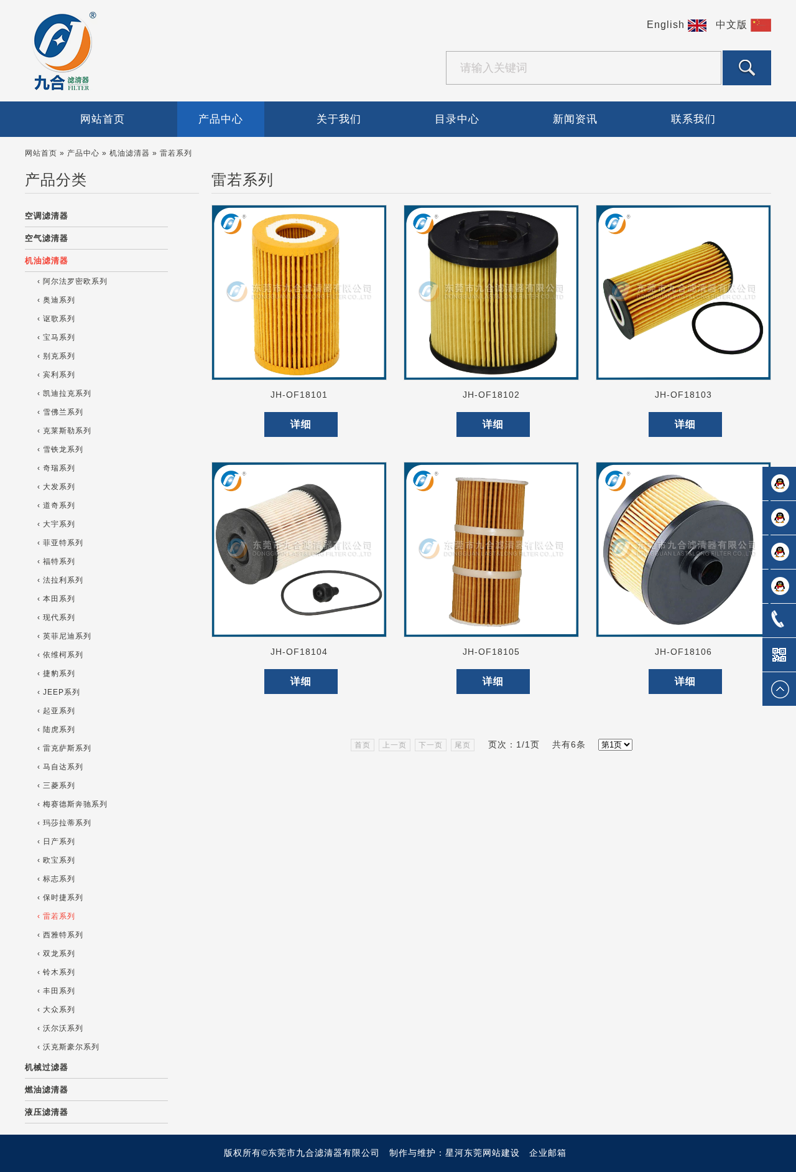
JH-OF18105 (491, 652)
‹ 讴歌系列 (56, 318)
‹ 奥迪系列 (56, 300)
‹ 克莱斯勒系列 (64, 430)
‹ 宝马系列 (56, 337)
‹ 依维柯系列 (60, 654)
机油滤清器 (46, 260)
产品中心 (220, 119)
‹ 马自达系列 (60, 766)
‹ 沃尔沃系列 (60, 1028)
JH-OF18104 (299, 652)
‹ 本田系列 (56, 598)
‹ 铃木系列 (56, 972)
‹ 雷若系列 (56, 916)
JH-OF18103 (683, 395)
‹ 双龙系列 (56, 953)
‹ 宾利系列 (56, 374)
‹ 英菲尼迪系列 (64, 636)
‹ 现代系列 (56, 617)
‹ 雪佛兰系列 (60, 412)
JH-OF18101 (299, 395)
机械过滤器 (46, 1067)
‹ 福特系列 (56, 561)
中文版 (733, 24)
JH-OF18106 (683, 652)
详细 (301, 424)
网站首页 (102, 119)
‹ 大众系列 (56, 1009)
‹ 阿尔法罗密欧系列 (72, 281)
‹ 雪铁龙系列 (60, 449)
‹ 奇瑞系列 (56, 468)
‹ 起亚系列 (56, 710)
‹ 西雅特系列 (60, 935)
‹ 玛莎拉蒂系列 (64, 822)
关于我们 (339, 119)
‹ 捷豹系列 (56, 673)
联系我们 (693, 119)
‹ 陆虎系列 (56, 729)
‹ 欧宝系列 (56, 860)
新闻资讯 (575, 119)
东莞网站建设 (492, 1153)
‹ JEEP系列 (58, 692)
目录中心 (457, 119)
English (667, 24)
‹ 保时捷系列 (60, 897)
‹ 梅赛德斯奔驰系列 (72, 804)
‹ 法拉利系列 (60, 580)
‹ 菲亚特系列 (60, 542)
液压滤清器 (46, 1112)
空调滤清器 (46, 215)
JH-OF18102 (491, 395)
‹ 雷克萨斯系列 (64, 748)
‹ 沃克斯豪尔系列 (68, 1047)
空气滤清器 (46, 238)
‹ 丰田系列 (56, 991)
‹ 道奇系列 (56, 505)
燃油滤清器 (46, 1089)
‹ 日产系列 (56, 841)
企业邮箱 (548, 1153)
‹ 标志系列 (56, 878)
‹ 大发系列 (56, 486)
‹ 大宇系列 (56, 524)
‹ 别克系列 (56, 356)
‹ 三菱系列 (56, 785)
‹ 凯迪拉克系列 (64, 393)
